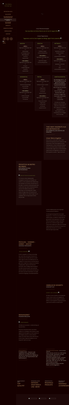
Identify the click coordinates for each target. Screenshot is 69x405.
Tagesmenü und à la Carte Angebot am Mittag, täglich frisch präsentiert (41, 38)
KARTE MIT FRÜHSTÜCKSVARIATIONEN (27, 175)
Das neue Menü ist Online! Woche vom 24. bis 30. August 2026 (41, 31)
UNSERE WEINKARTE (24, 322)
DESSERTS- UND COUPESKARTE (52, 292)
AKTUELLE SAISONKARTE (23, 251)
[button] (25, 43)
